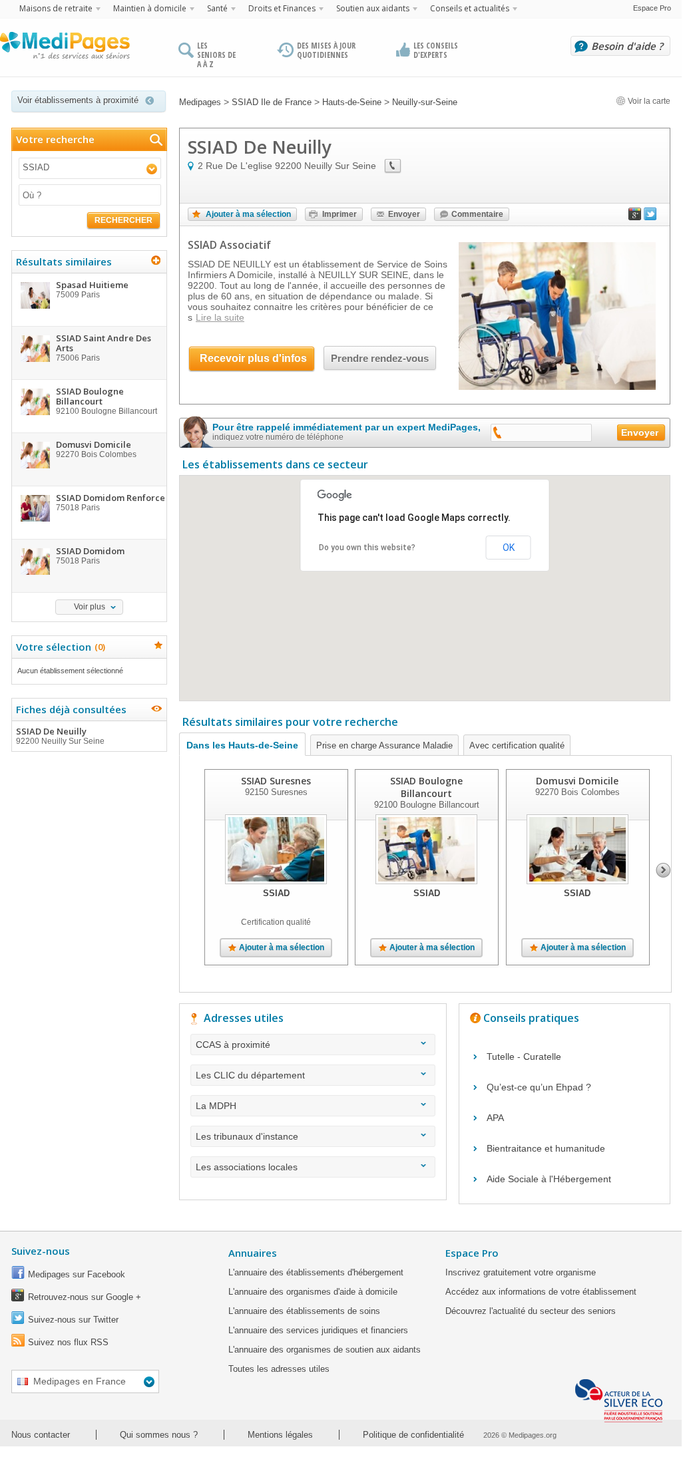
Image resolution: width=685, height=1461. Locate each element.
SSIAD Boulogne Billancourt (426, 787)
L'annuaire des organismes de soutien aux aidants (324, 1350)
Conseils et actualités (469, 8)
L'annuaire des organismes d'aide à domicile (312, 1292)
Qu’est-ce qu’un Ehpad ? (539, 1087)
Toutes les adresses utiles (279, 1369)
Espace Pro (652, 8)
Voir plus (89, 606)
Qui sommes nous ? (159, 1435)
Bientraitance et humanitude (546, 1148)
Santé (217, 8)
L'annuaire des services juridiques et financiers (318, 1330)
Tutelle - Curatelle (524, 1056)
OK (509, 547)
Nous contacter (40, 1435)
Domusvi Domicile (577, 780)
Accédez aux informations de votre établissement (540, 1292)
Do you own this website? (367, 547)
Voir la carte (648, 101)
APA (495, 1117)
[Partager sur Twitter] (650, 217)
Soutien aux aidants (372, 8)
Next (663, 870)
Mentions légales (280, 1435)
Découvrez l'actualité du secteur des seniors (530, 1311)
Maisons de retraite (56, 8)
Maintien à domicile (149, 8)
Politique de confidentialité (413, 1435)
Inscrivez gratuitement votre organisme (520, 1272)
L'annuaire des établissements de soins (304, 1311)
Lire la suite (220, 317)
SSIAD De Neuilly (60, 735)
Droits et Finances (282, 8)
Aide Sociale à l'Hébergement (549, 1179)
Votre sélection (59, 646)
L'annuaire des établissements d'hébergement (315, 1272)
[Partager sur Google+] (635, 217)
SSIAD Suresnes (276, 780)
